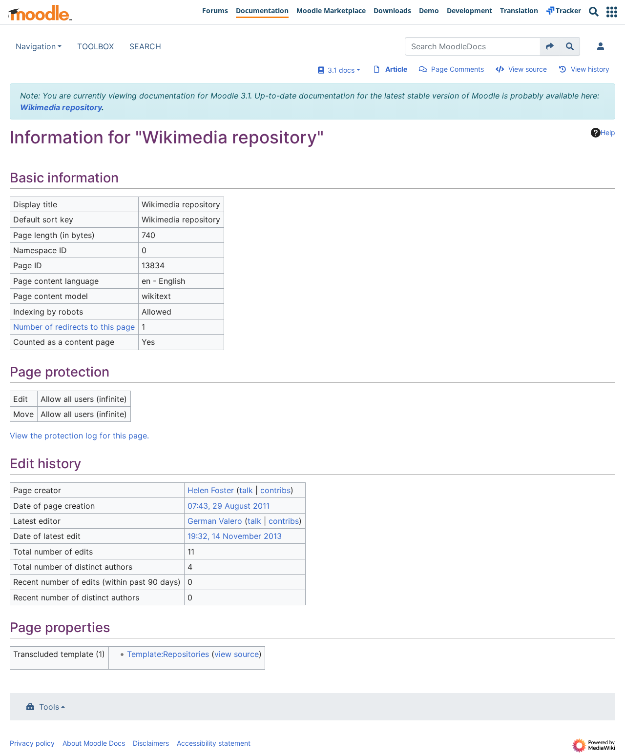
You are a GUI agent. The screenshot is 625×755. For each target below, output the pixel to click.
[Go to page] (550, 46)
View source (527, 69)
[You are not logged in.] (602, 46)
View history (590, 69)
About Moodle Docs (93, 743)
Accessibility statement (213, 743)
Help (608, 132)
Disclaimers (151, 743)
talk (246, 490)
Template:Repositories (168, 654)
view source (236, 654)
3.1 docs (339, 70)
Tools (49, 707)
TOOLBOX (95, 46)
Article (396, 69)
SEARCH (145, 46)
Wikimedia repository (61, 107)
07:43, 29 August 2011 (229, 506)
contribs (275, 490)
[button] (612, 11)
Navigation (36, 46)
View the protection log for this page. (79, 435)
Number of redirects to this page (74, 327)
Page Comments (457, 69)
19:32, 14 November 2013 (235, 536)
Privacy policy (32, 743)
